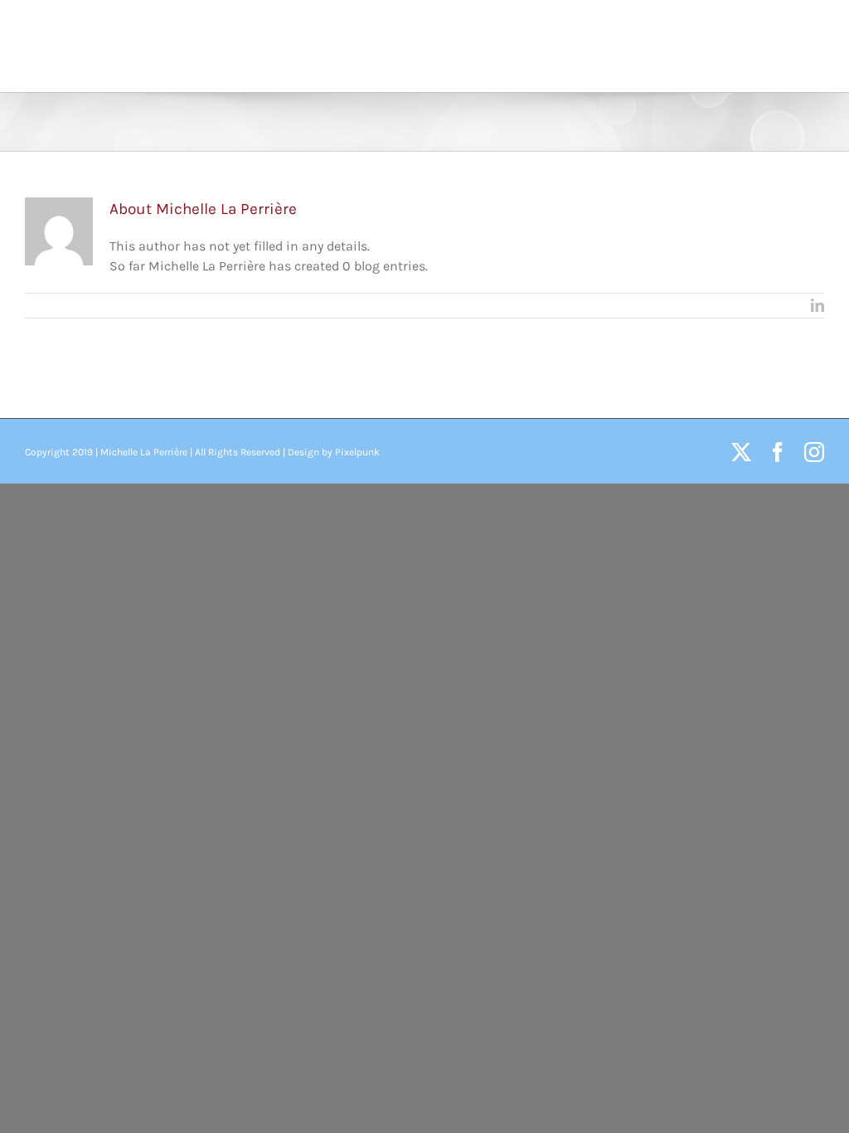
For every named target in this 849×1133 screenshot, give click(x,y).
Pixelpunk (357, 452)
